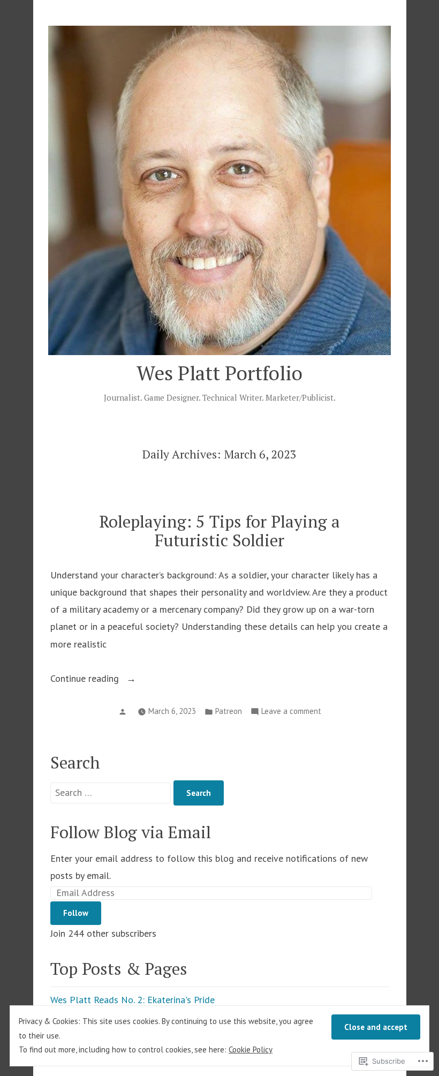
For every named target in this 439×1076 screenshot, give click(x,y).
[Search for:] (111, 792)
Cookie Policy (251, 1049)
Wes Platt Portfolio (219, 372)
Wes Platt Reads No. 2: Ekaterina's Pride (132, 1000)
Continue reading (86, 679)
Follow (75, 913)
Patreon (228, 711)
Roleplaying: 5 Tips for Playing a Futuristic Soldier (219, 530)
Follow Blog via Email (130, 832)
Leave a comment (291, 712)
